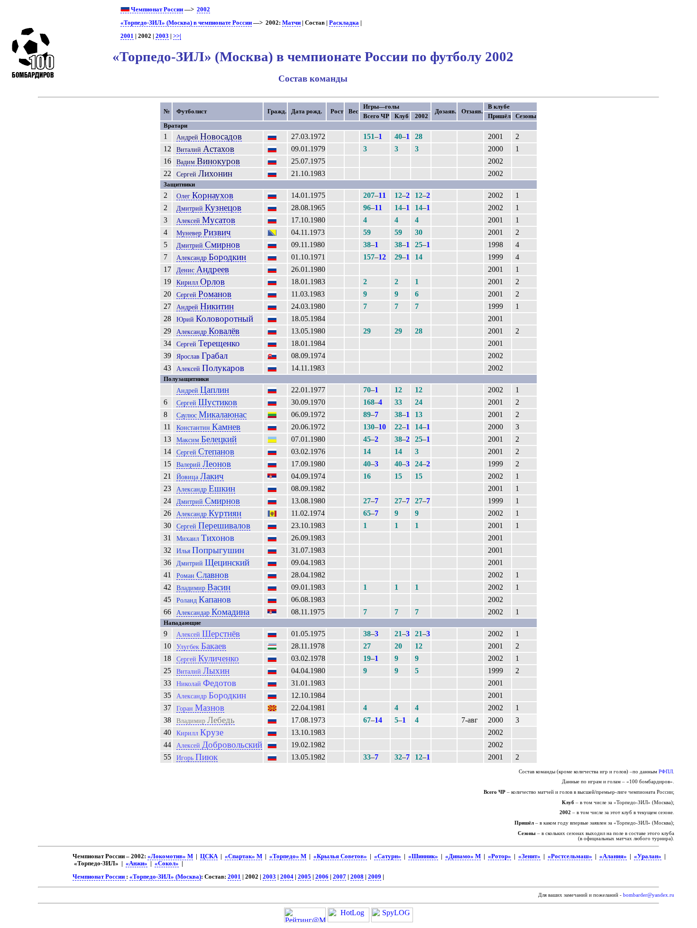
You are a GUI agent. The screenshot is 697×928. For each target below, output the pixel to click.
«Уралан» (647, 856)
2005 (304, 876)
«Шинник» (423, 856)
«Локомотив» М (170, 856)
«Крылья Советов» (340, 856)
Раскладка (344, 22)
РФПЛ (666, 771)
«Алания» (613, 856)
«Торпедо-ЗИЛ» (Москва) (165, 876)
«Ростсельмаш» (570, 856)
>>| (177, 36)
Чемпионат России (156, 9)
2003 (162, 36)
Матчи (291, 22)
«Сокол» (167, 863)
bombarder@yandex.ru (648, 895)
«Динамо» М (463, 856)
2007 (339, 876)
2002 (203, 9)
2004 (286, 876)
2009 (374, 876)
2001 (127, 36)
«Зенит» (529, 856)
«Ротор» (499, 856)
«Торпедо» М (287, 856)
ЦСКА (209, 856)
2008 (357, 876)
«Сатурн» (387, 856)
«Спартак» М (243, 856)
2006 (322, 876)
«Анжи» (136, 863)
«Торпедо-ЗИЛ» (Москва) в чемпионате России (186, 22)
